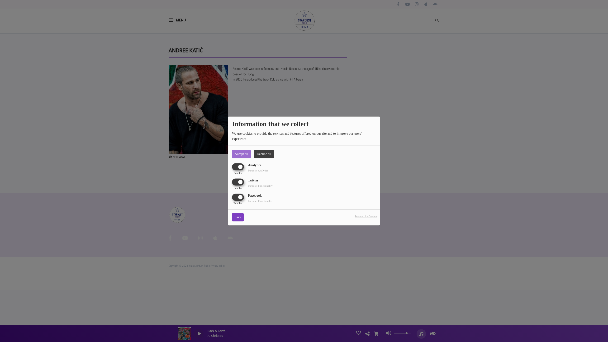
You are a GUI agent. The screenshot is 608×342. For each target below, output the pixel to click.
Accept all (241, 154)
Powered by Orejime (366, 216)
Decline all (264, 154)
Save (238, 217)
